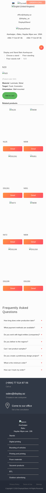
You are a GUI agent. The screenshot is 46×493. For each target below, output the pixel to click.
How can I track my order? (14, 370)
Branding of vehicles (17, 448)
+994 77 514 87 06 (34, 38)
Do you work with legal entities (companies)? (22, 335)
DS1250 (27, 281)
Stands (12, 436)
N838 (26, 235)
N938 (26, 142)
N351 (26, 188)
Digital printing (15, 442)
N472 (5, 235)
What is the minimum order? (15, 363)
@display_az (24, 18)
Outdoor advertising (17, 477)
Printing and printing (17, 454)
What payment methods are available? (19, 328)
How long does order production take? (19, 320)
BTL (11, 471)
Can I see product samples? (15, 349)
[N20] (5, 73)
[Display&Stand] (23, 28)
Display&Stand (24, 22)
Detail (12, 149)
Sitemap (39, 484)
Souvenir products (16, 465)
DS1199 (6, 281)
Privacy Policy (14, 484)
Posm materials (15, 459)
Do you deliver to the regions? (16, 342)
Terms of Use (27, 484)
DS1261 (6, 188)
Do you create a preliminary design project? (21, 356)
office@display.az (24, 15)
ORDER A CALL (36, 2)
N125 (5, 142)
